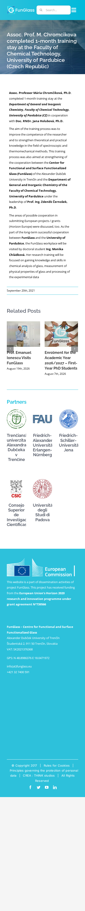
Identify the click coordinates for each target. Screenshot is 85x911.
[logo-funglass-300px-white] (21, 7)
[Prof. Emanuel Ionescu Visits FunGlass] (23, 334)
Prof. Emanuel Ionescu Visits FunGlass (19, 357)
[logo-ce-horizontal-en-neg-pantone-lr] (41, 560)
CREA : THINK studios (39, 775)
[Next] (74, 348)
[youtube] (47, 787)
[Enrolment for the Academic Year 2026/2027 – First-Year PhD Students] (61, 334)
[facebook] (30, 787)
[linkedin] (55, 787)
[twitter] (38, 787)
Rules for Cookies (57, 765)
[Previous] (10, 348)
